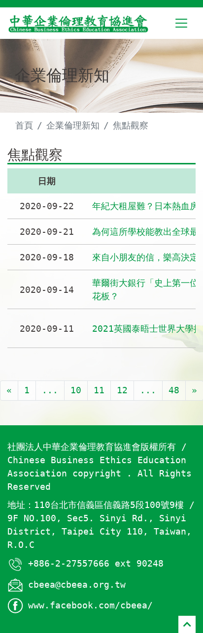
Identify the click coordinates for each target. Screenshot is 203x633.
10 (75, 390)
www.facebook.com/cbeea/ (90, 605)
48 (174, 390)
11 (99, 390)
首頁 (24, 125)
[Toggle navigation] (181, 23)
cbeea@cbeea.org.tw (77, 584)
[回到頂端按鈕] (187, 624)
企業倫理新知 (73, 125)
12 (122, 390)
